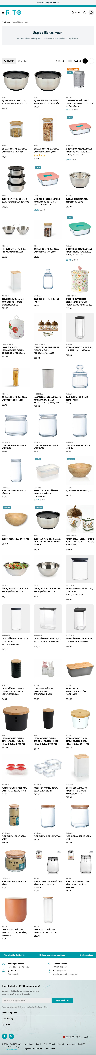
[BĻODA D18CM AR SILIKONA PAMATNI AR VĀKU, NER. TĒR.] (48, 80)
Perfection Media (11, 1049)
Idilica (4, 926)
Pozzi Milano (71, 296)
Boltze (36, 685)
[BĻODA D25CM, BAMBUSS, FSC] (80, 470)
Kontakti (60, 1044)
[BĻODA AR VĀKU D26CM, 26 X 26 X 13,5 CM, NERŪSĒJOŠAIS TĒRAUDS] (48, 519)
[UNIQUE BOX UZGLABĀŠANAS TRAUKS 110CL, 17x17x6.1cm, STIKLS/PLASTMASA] (80, 229)
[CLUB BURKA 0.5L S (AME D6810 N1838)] (80, 377)
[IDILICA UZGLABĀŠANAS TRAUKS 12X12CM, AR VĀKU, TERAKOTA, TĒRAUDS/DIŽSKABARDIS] (16, 910)
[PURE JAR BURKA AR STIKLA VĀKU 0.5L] (16, 425)
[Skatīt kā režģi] (85, 61)
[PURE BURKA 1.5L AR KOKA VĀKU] (16, 816)
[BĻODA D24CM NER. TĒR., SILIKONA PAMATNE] (80, 179)
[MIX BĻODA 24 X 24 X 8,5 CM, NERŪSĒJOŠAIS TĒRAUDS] (16, 569)
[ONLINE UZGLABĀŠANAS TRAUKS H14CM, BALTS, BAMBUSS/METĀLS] (80, 768)
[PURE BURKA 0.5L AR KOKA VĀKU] (16, 861)
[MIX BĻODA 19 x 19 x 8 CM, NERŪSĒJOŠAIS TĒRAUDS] (16, 229)
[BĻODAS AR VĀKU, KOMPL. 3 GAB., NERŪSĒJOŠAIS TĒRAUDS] (16, 179)
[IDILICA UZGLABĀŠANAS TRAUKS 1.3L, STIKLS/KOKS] (48, 910)
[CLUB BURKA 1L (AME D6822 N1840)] (48, 279)
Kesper (4, 97)
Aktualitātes (28, 1044)
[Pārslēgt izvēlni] (3, 12)
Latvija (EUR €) (72, 1036)
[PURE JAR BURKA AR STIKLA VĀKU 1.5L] (16, 470)
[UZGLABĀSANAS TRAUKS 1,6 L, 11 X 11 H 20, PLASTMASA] (80, 618)
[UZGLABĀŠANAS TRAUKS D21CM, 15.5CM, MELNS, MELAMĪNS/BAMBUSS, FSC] (16, 718)
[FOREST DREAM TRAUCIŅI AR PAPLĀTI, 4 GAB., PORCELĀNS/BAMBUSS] (48, 327)
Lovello (69, 97)
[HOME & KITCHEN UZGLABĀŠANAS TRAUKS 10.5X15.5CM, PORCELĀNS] (16, 327)
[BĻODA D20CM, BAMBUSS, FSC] (16, 519)
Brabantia (70, 344)
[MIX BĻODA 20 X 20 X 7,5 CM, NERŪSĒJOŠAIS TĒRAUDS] (48, 569)
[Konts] (84, 12)
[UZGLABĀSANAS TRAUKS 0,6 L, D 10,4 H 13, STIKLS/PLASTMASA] (80, 569)
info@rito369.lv (12, 974)
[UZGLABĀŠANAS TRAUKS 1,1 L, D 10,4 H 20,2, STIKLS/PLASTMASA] (16, 618)
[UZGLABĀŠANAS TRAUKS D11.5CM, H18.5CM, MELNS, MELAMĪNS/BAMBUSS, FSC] (48, 718)
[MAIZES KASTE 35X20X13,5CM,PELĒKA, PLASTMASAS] (80, 668)
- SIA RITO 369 (15, 1044)
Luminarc (69, 146)
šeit (76, 974)
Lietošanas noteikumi (25, 1007)
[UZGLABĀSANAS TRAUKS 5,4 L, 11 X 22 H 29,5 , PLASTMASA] (48, 618)
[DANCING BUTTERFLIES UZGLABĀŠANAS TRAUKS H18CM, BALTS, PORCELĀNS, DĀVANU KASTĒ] (80, 279)
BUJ (45, 1044)
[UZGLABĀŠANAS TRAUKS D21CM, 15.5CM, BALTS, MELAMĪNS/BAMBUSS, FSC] (80, 718)
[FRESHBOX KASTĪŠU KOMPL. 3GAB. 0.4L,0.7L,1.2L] (48, 768)
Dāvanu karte (50, 1048)
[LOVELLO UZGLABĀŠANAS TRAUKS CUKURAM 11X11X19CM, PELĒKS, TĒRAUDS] (80, 80)
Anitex (36, 878)
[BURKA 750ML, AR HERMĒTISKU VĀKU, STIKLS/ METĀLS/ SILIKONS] (48, 861)
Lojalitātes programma (33, 1048)
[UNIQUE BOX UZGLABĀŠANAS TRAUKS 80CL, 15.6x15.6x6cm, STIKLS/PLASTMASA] (48, 179)
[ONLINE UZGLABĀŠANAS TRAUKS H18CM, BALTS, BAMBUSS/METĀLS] (16, 279)
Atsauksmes (70, 1044)
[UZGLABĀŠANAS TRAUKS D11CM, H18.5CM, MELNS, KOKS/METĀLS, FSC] (16, 668)
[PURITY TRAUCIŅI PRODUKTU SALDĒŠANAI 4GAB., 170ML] (16, 768)
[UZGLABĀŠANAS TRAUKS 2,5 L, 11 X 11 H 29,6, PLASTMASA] (80, 327)
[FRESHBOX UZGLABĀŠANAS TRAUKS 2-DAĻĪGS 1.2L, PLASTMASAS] (48, 470)
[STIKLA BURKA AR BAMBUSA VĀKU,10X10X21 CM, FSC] (48, 129)
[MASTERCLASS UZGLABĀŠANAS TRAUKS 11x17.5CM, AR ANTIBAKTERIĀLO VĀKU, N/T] (48, 377)
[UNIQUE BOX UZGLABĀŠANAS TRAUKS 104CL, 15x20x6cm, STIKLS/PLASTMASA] (80, 129)
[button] (40, 155)
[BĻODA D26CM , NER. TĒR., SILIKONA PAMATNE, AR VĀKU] (16, 80)
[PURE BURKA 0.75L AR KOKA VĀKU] (80, 816)
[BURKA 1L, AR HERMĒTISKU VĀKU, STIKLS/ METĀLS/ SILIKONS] (80, 861)
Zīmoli (38, 1044)
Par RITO (81, 1044)
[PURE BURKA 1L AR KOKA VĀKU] (48, 816)
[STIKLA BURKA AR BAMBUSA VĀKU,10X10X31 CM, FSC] (16, 377)
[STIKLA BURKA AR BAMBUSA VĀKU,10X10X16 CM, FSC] (48, 229)
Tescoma (5, 296)
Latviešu (86, 1037)
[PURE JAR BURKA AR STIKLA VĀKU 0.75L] (48, 425)
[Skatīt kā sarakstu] (91, 61)
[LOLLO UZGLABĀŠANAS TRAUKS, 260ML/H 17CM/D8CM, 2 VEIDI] (48, 668)
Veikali (52, 1044)
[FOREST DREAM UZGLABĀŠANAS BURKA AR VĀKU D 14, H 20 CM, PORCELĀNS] (80, 519)
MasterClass (39, 394)
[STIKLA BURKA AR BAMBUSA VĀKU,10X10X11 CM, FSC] (16, 129)
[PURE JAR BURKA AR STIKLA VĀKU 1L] (80, 425)
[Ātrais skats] (27, 71)
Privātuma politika (41, 1007)
